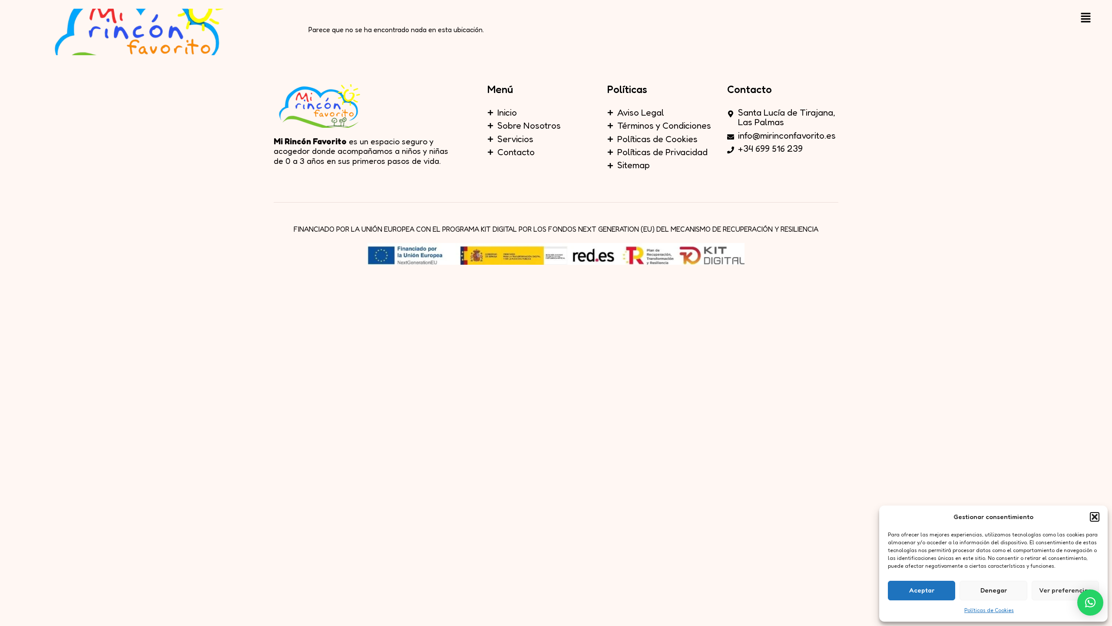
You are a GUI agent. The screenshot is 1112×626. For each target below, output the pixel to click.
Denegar (993, 590)
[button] (1094, 517)
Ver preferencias (1065, 590)
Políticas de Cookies (989, 610)
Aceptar (921, 590)
